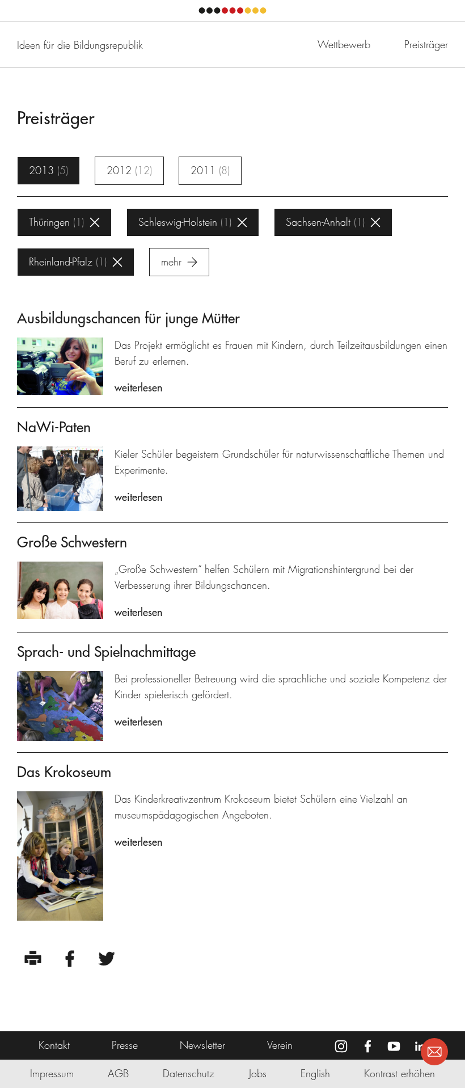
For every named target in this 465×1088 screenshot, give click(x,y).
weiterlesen (138, 387)
